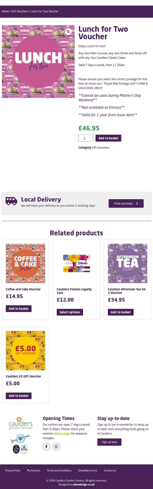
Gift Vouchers (19, 11)
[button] (68, 31)
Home (5, 11)
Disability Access (87, 470)
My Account (33, 470)
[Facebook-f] (46, 446)
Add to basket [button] (19, 309)
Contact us (110, 470)
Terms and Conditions (59, 470)
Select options (70, 312)
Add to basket (108, 138)
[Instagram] (56, 446)
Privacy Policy (12, 470)
